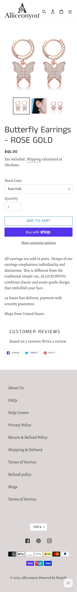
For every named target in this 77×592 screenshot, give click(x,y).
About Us (16, 388)
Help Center (18, 412)
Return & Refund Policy (27, 437)
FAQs (12, 400)
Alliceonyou (30, 577)
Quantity (11, 198)
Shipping (34, 159)
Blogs (12, 487)
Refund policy (19, 474)
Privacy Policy (19, 425)
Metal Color (13, 180)
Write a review (54, 341)
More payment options (38, 242)
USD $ (37, 527)
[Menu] (70, 11)
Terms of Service (22, 462)
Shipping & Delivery (25, 449)
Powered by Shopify (53, 577)
